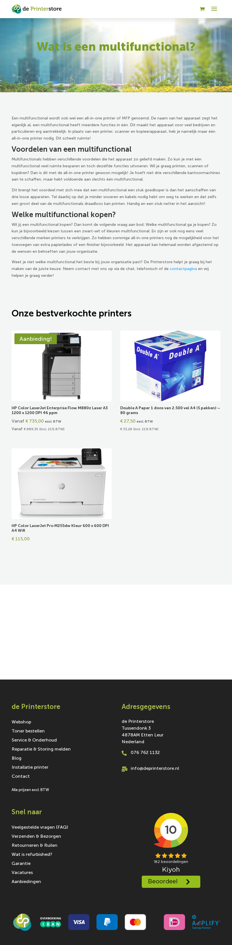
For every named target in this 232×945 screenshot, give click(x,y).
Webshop (21, 722)
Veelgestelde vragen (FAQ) (40, 827)
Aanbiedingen (26, 882)
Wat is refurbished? (32, 854)
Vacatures (22, 873)
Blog (17, 758)
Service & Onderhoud (34, 740)
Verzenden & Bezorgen (36, 836)
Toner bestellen (28, 731)
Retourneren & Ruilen (34, 845)
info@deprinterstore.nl (155, 768)
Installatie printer (30, 767)
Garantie (21, 864)
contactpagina (183, 268)
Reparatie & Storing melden (41, 749)
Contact (21, 776)
